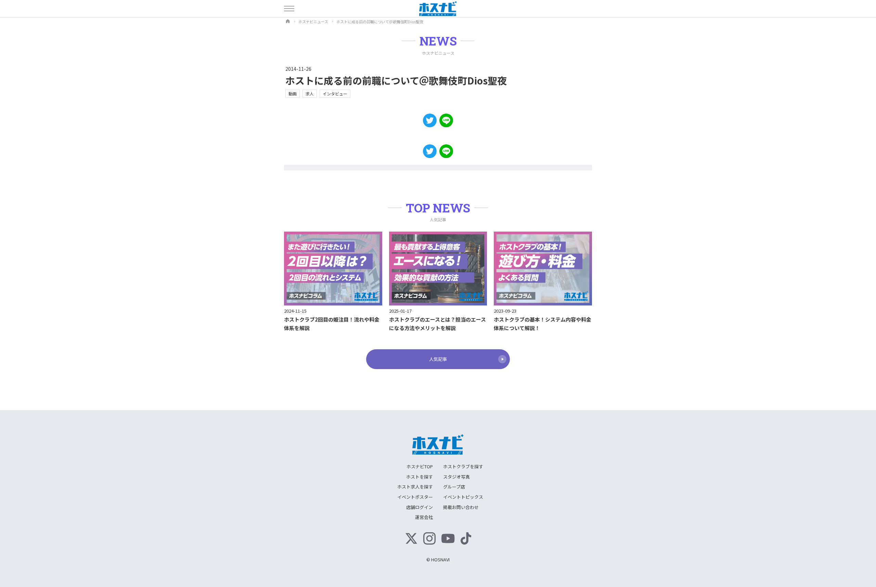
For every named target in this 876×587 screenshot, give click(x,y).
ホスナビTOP (420, 466)
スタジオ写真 (456, 476)
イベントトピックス (463, 497)
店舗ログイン (419, 507)
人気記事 (438, 359)
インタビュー (335, 93)
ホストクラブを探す (463, 466)
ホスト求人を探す (415, 486)
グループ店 (454, 486)
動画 (292, 93)
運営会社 (424, 517)
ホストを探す (419, 476)
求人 (310, 93)
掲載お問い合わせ (461, 507)
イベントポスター (415, 497)
